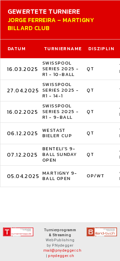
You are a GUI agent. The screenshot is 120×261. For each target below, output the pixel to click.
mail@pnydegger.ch (62, 250)
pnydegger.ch (61, 256)
